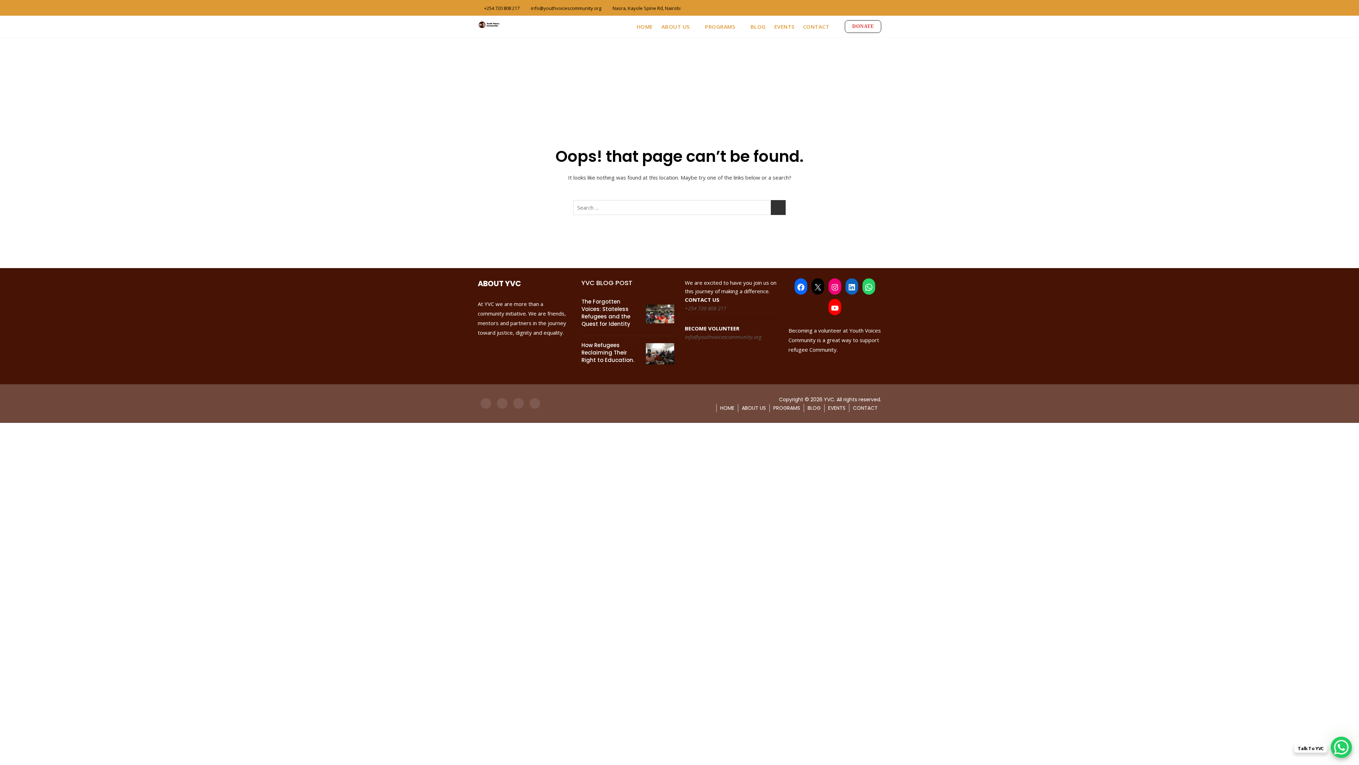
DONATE (863, 26)
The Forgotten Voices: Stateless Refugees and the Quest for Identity (605, 313)
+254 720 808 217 (501, 8)
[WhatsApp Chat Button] (1341, 747)
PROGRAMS (720, 26)
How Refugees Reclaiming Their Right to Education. (607, 352)
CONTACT (816, 26)
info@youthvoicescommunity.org (565, 8)
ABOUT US (675, 26)
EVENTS (784, 26)
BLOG (758, 26)
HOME (645, 26)
